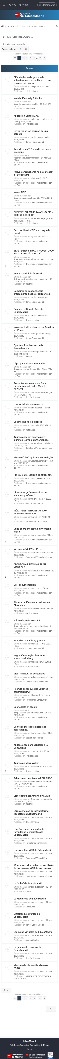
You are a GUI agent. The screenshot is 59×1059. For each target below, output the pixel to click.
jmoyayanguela (38, 535)
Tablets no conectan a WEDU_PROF (33, 778)
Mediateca (30, 907)
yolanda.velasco (38, 677)
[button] (15, 57)
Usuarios (29, 284)
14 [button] (40, 58)
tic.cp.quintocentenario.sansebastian (30, 626)
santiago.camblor (39, 351)
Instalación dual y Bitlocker (28, 98)
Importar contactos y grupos (29, 640)
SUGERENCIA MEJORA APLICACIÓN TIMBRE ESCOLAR (33, 213)
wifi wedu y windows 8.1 (27, 620)
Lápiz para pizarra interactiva (29, 363)
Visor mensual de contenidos (29, 673)
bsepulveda (36, 86)
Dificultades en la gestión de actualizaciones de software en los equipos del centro (32, 80)
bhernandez (36, 695)
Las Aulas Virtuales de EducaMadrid (33, 931)
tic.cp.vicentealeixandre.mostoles (28, 713)
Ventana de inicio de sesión (28, 273)
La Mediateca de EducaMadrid (30, 898)
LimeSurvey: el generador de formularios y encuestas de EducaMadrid (29, 832)
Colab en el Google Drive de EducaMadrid (28, 310)
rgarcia (34, 236)
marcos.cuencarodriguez (42, 392)
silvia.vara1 (36, 178)
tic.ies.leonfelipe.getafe (41, 218)
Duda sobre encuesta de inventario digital (32, 530)
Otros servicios (32, 320)
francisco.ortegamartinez (42, 799)
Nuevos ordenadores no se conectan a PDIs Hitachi (33, 173)
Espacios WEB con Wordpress (38, 557)
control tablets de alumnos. (28, 404)
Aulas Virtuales (32, 940)
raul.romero (36, 137)
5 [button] (34, 58)
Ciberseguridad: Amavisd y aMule (32, 795)
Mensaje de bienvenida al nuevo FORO (31, 967)
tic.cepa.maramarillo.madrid (26, 369)
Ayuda (29, 1049)
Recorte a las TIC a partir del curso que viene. (32, 150)
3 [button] (26, 58)
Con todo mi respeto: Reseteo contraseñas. (30, 728)
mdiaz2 (34, 644)
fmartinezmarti (37, 766)
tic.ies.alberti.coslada (40, 443)
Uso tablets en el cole (25, 706)
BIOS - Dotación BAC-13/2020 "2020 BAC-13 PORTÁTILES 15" (34, 252)
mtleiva (34, 499)
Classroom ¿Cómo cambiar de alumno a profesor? (30, 494)
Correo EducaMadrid (34, 142)
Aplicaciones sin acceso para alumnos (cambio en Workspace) (31, 438)
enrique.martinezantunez (42, 782)
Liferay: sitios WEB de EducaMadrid (33, 850)
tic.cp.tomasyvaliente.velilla (26, 104)
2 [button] (22, 58)
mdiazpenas (36, 478)
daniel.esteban (37, 817)
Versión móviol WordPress (28, 549)
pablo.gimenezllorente (41, 119)
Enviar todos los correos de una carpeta (31, 132)
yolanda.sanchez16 (40, 461)
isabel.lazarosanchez (40, 571)
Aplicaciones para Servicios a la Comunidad (31, 746)
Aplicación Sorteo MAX (26, 115)
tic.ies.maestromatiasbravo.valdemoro (31, 279)
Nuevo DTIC (20, 192)
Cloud (28, 891)
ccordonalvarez (38, 552)
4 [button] (30, 58)
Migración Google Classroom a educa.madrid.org (30, 657)
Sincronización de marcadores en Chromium (32, 604)
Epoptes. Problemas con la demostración (28, 347)
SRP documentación (25, 584)
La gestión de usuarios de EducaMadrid (27, 948)
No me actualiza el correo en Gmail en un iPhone (34, 329)
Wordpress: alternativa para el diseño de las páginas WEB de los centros (34, 867)
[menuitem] (12, 4)
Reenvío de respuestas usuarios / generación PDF (32, 690)
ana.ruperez (36, 408)
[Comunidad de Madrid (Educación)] (14, 1055)
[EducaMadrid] (35, 1055)
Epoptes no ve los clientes (28, 421)
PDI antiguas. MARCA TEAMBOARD (33, 475)
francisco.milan (38, 609)
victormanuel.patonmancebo (26, 158)
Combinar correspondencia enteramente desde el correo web (32, 292)
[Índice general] (29, 15)
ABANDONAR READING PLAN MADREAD (30, 566)
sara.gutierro (37, 333)
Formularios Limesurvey (36, 521)
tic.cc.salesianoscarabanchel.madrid (30, 259)
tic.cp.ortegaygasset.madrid (26, 198)
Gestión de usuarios (34, 397)
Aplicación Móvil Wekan (26, 763)
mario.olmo (36, 588)
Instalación (30, 109)
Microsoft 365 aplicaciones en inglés (34, 457)
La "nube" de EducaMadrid (28, 883)
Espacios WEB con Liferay (36, 682)
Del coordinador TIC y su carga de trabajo (32, 232)
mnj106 (34, 425)
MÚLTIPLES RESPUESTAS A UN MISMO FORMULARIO (31, 512)
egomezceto (36, 751)
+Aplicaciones (31, 91)
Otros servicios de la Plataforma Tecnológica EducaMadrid (31, 812)
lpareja (34, 517)
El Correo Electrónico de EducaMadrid (27, 915)
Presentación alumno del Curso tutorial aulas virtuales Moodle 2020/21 (30, 386)
